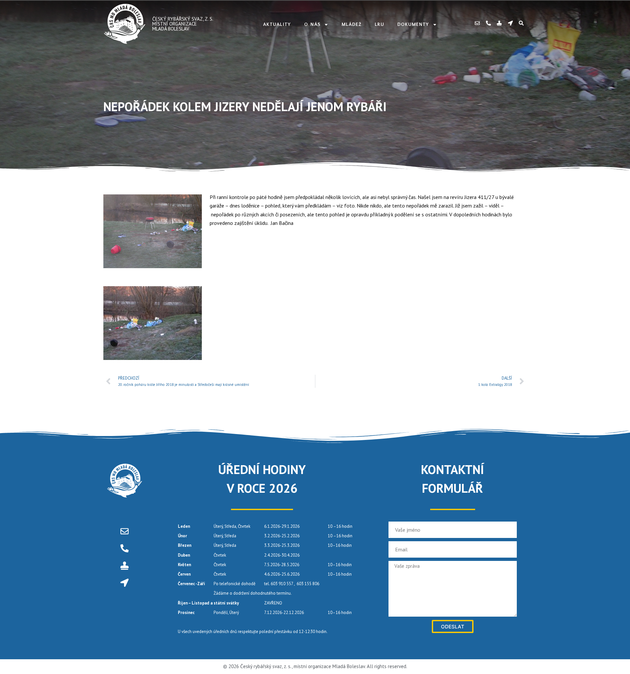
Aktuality (277, 24)
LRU (379, 24)
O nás (312, 24)
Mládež (352, 24)
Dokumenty (413, 24)
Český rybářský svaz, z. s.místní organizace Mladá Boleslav (182, 24)
